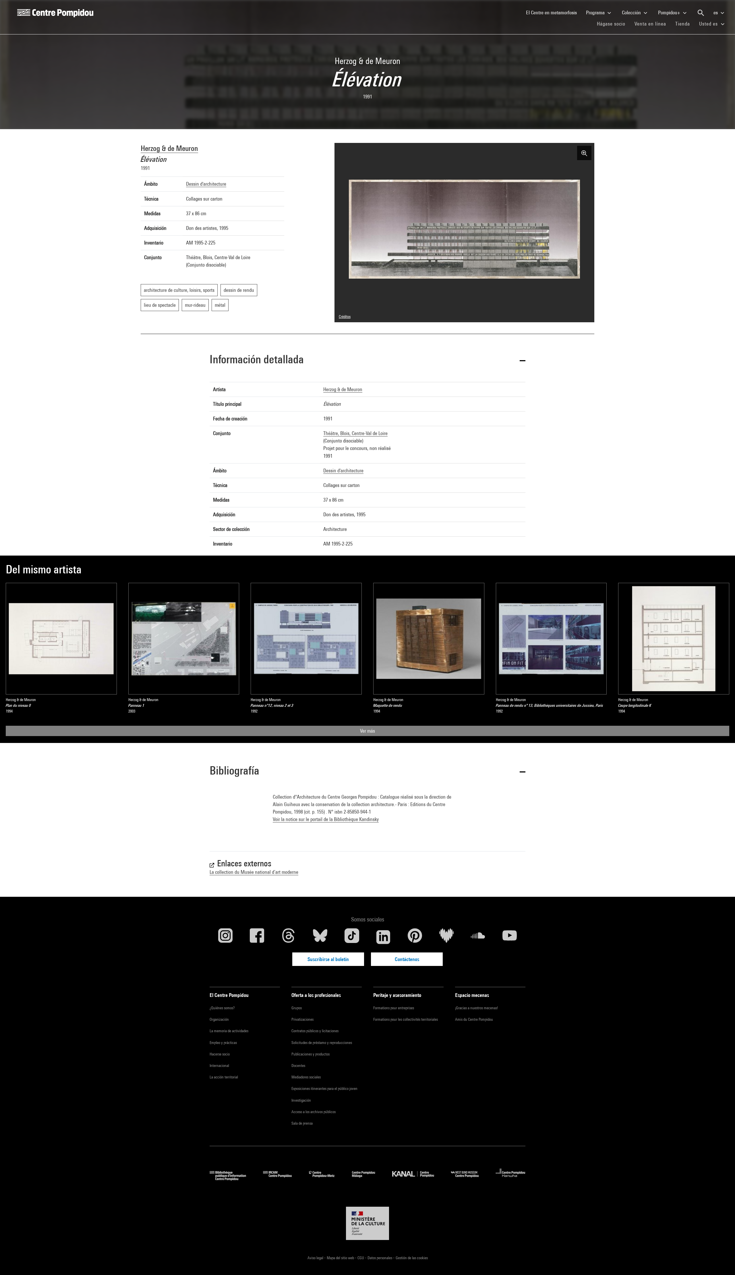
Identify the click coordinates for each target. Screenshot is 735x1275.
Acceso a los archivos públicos (313, 1111)
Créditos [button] (345, 316)
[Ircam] (281, 1179)
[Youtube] (509, 937)
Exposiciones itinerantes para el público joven (324, 1088)
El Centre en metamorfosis (553, 12)
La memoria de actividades (229, 1030)
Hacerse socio (220, 1054)
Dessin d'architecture (206, 184)
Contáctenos (407, 959)
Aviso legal (315, 1257)
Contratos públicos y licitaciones (315, 1030)
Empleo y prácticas (223, 1042)
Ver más (367, 731)
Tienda (685, 23)
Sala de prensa (302, 1123)
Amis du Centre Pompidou (474, 1019)
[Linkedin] (383, 937)
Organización (219, 1019)
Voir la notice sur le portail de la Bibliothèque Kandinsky (326, 819)
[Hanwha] (510, 1179)
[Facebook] (257, 937)
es (716, 12)
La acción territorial (224, 1077)
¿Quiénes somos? (222, 1008)
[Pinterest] (415, 937)
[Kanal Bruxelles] (417, 1179)
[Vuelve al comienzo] (721, 1261)
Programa (596, 12)
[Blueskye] (320, 937)
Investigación (301, 1100)
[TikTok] (352, 937)
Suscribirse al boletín (328, 959)
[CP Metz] (326, 1179)
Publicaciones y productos (310, 1054)
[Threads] (288, 937)
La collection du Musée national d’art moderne (254, 872)
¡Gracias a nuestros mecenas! (476, 1008)
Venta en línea (650, 24)
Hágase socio (613, 23)
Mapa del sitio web (341, 1257)
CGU (361, 1257)
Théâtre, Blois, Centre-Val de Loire (355, 433)
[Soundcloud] (478, 937)
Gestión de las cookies (412, 1257)
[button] (367, 360)
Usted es (709, 24)
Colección (632, 12)
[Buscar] (701, 13)
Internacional (219, 1065)
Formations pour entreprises (393, 1008)
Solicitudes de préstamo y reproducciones (321, 1042)
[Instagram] (225, 937)
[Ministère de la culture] (367, 1223)
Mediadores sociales (306, 1077)
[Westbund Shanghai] (469, 1179)
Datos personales (380, 1257)
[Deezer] (446, 937)
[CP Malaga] (368, 1179)
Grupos (296, 1008)
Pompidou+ (669, 12)
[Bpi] (232, 1179)
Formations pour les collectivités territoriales (405, 1019)
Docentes (298, 1065)
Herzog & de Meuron (169, 148)
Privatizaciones (302, 1019)
